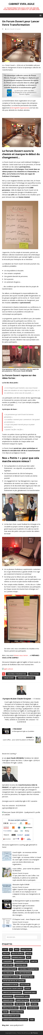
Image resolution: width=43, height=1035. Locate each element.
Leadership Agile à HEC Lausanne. (26, 801)
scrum (23, 1008)
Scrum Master (33, 1008)
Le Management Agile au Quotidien (26, 901)
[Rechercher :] (21, 937)
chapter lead (8, 965)
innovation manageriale (12, 992)
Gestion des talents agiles (12, 988)
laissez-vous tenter (21, 655)
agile (16, 949)
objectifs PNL (8, 1004)
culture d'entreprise (23, 973)
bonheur (6, 957)
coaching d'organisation (16, 674)
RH (28, 1004)
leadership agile (30, 992)
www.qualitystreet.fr (16, 1025)
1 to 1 (5, 949)
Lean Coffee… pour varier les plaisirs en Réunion (26, 869)
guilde (27, 988)
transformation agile (26, 678)
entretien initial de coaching (14, 981)
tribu (32, 1020)
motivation (35, 1000)
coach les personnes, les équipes (15, 794)
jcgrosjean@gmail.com (10, 808)
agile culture (26, 949)
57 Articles (36, 699)
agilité (28, 953)
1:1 (11, 949)
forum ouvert (9, 678)
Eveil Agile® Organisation (19, 108)
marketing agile (22, 1000)
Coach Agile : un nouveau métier (25, 852)
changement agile (21, 961)
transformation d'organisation (15, 1020)
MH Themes (34, 1033)
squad (5, 1012)
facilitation (34, 674)
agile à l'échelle (17, 953)
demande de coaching (11, 977)
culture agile (8, 973)
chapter (34, 961)
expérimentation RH (10, 985)
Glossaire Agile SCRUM (21, 884)
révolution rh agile (10, 1008)
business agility (18, 957)
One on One (20, 1004)
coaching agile (20, 965)
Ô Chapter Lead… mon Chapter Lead (26, 919)
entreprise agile (27, 977)
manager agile (8, 1000)
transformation (17, 1012)
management (7, 996)
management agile (22, 996)
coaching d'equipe (9, 969)
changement (7, 961)
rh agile (34, 1004)
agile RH (6, 953)
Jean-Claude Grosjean (14, 29)
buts (28, 957)
